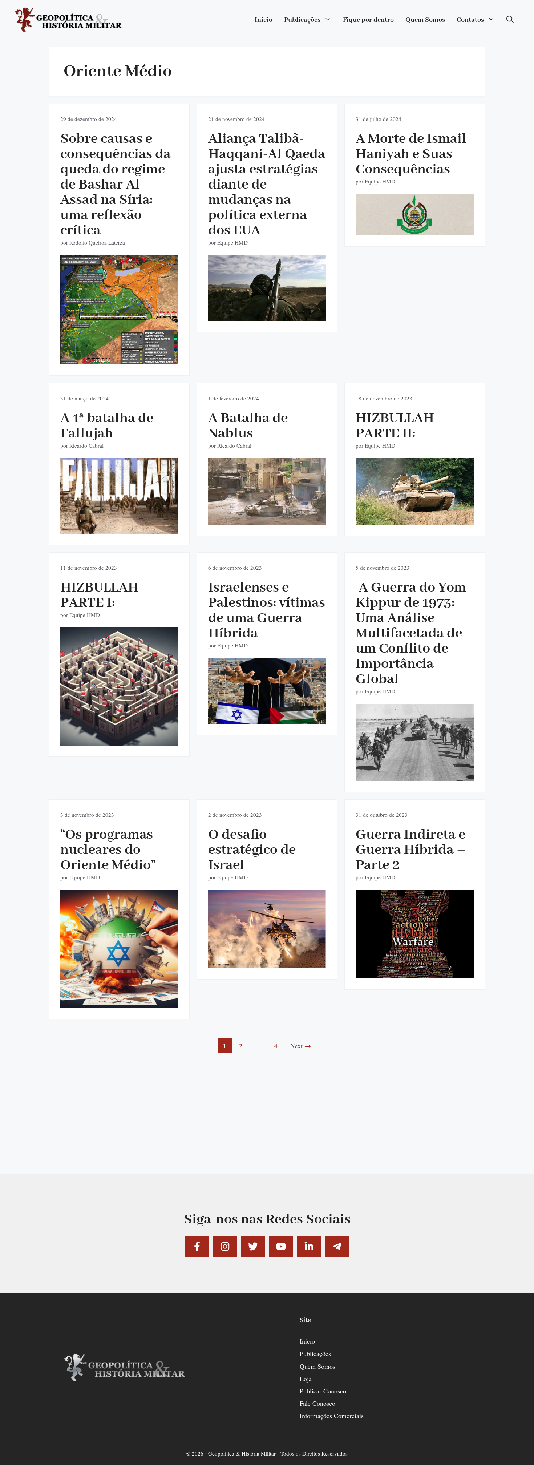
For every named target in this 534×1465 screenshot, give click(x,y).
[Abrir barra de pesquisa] (510, 20)
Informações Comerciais (332, 1415)
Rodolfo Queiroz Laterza (97, 242)
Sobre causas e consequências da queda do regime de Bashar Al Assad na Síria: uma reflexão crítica (115, 184)
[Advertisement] (267, 1123)
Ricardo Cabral (86, 445)
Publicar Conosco (323, 1391)
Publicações (302, 20)
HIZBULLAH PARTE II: (395, 426)
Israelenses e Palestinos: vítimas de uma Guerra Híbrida (266, 610)
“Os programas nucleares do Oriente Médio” (107, 850)
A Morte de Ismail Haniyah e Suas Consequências (411, 154)
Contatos (470, 20)
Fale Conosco (317, 1403)
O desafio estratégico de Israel (252, 850)
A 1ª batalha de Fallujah (106, 426)
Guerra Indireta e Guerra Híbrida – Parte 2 (411, 850)
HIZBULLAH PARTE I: (99, 595)
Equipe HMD (232, 242)
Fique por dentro (368, 20)
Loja (306, 1378)
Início (263, 20)
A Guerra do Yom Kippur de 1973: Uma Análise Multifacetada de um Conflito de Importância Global (411, 633)
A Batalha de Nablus (248, 426)
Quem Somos (425, 20)
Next (300, 1045)
